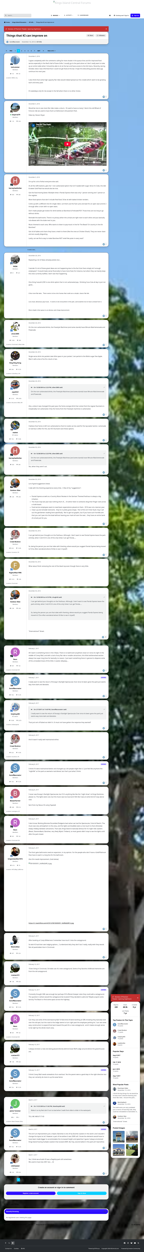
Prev (11, 51)
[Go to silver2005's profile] (15, 326)
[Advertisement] (125, 1189)
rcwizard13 (15, 975)
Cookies (16, 1248)
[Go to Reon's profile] (15, 652)
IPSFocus (97, 1248)
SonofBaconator (15, 42)
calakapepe (15, 1166)
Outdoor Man (15, 490)
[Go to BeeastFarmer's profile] (15, 793)
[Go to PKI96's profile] (15, 259)
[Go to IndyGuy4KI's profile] (15, 706)
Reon (15, 659)
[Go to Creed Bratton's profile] (15, 534)
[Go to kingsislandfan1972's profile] (15, 851)
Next (38, 51)
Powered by (130, 1248)
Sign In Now (82, 1193)
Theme (90, 1248)
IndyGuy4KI (15, 714)
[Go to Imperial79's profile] (15, 107)
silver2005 (15, 334)
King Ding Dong (15, 363)
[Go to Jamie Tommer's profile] (15, 1103)
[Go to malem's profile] (15, 425)
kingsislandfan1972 (15, 859)
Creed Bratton (15, 542)
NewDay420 (57, 1106)
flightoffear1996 (15, 573)
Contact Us (8, 1248)
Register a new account (31, 1193)
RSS (23, 1248)
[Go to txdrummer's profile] (15, 60)
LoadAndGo (121, 1043)
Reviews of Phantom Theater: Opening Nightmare (24, 29)
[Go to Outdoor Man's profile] (15, 483)
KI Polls (39, 42)
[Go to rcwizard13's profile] (15, 967)
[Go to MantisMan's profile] (15, 939)
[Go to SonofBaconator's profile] (7, 42)
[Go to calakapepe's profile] (15, 1158)
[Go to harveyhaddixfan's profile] (15, 180)
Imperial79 (16, 115)
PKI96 (15, 266)
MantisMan (15, 947)
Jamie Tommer (15, 1111)
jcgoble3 (15, 392)
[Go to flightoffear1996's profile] (15, 565)
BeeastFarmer (15, 801)
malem (15, 433)
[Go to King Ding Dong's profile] (15, 355)
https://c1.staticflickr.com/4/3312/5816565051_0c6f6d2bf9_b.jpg (51, 923)
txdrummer (15, 67)
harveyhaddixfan (15, 188)
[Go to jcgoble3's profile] (15, 384)
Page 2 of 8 (51, 51)
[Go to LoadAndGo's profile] (114, 1044)
